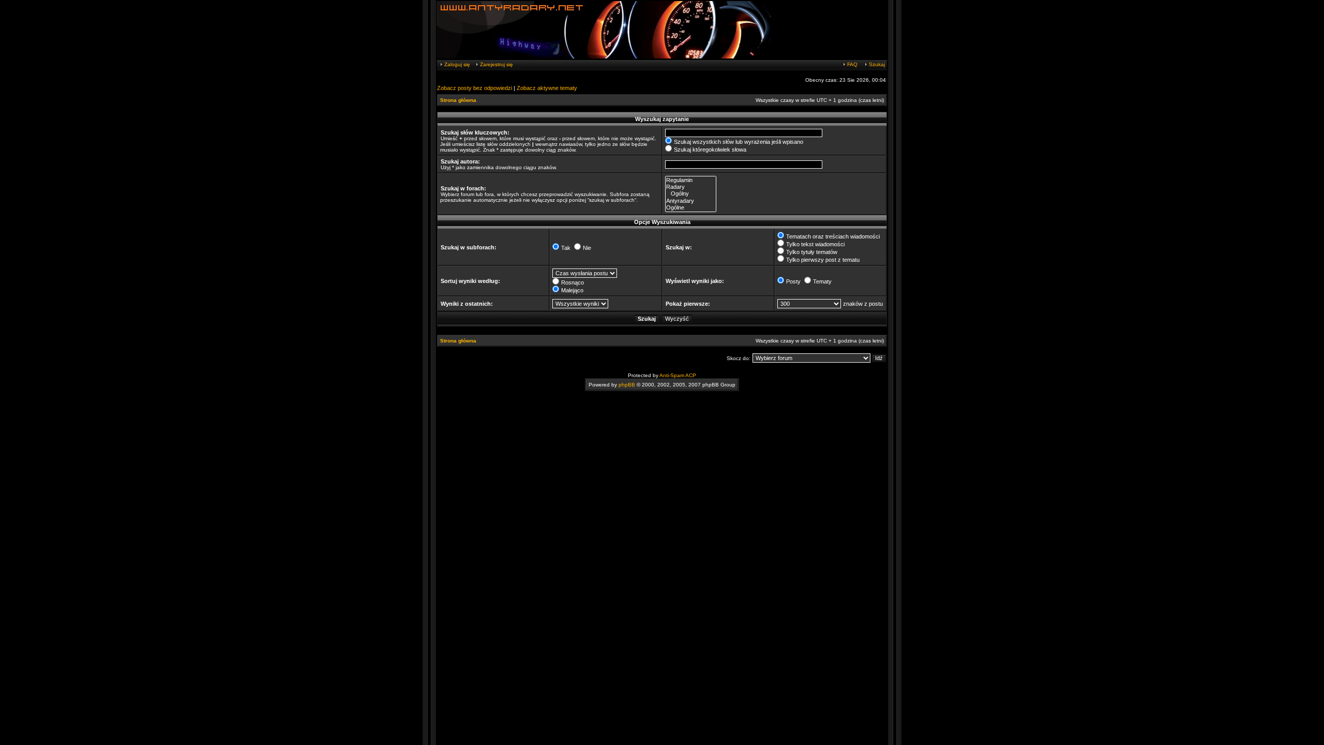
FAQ (851, 64)
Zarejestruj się (495, 64)
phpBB (627, 385)
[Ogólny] (690, 193)
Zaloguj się (456, 64)
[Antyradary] (690, 201)
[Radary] (690, 187)
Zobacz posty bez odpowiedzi (474, 88)
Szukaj (876, 64)
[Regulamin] (690, 180)
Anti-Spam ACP (677, 375)
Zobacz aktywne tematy (547, 88)
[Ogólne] (690, 207)
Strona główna (458, 100)
